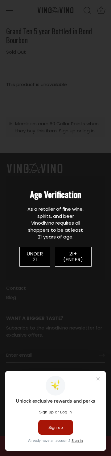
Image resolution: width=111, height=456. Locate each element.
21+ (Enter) (73, 256)
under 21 (35, 256)
